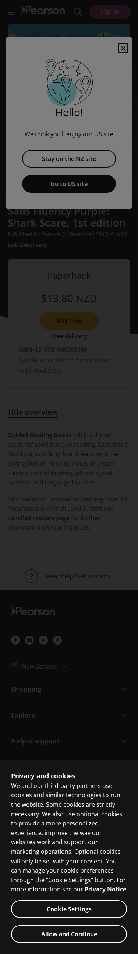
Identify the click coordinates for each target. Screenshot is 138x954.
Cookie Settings (69, 909)
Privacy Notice (105, 889)
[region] (69, 857)
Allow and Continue (69, 934)
